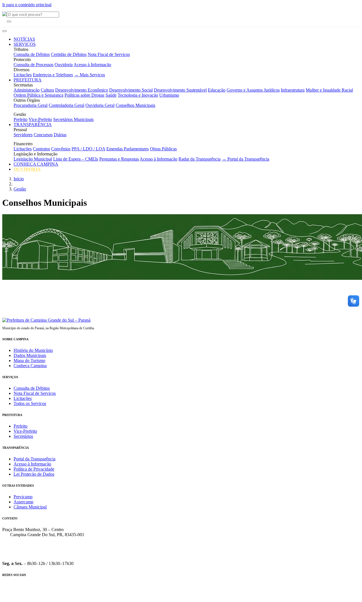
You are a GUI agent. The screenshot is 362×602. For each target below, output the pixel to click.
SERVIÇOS (25, 44)
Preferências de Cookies (182, 598)
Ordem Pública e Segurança (38, 95)
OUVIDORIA (27, 169)
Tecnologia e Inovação (138, 95)
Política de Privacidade (34, 469)
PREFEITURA (28, 79)
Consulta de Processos (33, 64)
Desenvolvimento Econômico (81, 90)
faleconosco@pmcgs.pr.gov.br (29, 553)
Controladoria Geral (66, 105)
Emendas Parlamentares (127, 148)
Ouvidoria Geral (100, 105)
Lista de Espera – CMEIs (75, 159)
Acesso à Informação (92, 64)
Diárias (60, 134)
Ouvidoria (64, 64)
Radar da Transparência (199, 159)
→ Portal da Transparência (245, 159)
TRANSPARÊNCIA (33, 124)
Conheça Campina (30, 365)
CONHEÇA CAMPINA (36, 164)
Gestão (20, 189)
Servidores (23, 134)
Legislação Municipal (33, 159)
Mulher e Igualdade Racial (329, 90)
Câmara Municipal (30, 506)
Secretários (23, 436)
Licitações (23, 74)
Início (19, 178)
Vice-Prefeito (40, 119)
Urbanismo (169, 95)
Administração (27, 90)
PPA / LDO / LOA (88, 148)
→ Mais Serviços (89, 74)
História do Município (33, 350)
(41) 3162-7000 (16, 544)
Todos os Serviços (30, 403)
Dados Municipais (30, 355)
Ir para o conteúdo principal (26, 4)
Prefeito (20, 119)
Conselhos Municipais (135, 105)
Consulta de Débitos (32, 54)
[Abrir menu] (4, 31)
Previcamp (23, 496)
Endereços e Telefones (53, 74)
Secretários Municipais (73, 119)
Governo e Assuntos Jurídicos (253, 90)
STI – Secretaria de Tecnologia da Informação (249, 598)
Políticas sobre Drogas (84, 95)
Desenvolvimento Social (131, 90)
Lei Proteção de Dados (34, 474)
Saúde (111, 95)
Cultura (47, 90)
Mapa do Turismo (29, 360)
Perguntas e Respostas (119, 159)
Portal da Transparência (34, 458)
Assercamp (23, 501)
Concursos (43, 134)
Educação (216, 90)
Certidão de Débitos (69, 54)
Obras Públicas (163, 148)
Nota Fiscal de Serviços (109, 54)
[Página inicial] (46, 320)
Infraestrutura (293, 90)
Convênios (60, 148)
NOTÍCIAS (24, 39)
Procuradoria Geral (31, 105)
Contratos (41, 148)
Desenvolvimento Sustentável (180, 90)
